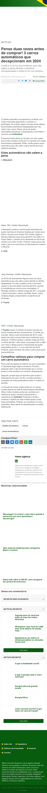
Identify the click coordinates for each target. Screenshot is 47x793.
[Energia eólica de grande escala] (8, 688)
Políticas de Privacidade (14, 748)
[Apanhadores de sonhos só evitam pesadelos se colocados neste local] (8, 640)
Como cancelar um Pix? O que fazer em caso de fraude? (28, 710)
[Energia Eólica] (8, 700)
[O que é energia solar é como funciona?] (8, 677)
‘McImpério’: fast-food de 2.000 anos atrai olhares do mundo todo (29, 628)
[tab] (23, 599)
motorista (18, 397)
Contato (7, 753)
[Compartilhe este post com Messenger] (26, 81)
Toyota (6, 330)
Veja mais (23, 650)
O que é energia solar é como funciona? (28, 676)
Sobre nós (8, 744)
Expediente (22, 744)
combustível (17, 134)
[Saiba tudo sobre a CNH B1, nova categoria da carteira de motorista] (23, 576)
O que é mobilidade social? (27, 663)
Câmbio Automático (10, 426)
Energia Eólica (21, 697)
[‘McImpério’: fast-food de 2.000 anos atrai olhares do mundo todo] (8, 629)
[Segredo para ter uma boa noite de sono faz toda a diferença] (8, 617)
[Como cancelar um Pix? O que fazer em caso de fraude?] (8, 711)
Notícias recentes (13, 609)
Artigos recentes (12, 657)
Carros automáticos (10, 431)
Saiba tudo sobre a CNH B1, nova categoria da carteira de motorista (22, 580)
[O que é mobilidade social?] (8, 666)
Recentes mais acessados (16, 599)
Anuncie (32, 748)
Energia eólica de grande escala (26, 687)
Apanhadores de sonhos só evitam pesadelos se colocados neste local (29, 640)
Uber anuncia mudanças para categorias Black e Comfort (21, 549)
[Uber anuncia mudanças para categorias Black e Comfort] (23, 544)
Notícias (6, 42)
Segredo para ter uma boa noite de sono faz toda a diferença (27, 617)
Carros (25, 426)
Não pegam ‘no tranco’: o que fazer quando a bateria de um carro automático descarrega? (23, 516)
